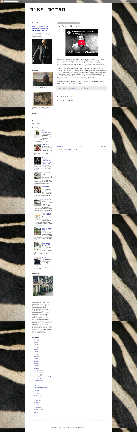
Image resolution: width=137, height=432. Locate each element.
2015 (35, 361)
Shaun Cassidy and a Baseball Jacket (46, 244)
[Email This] (80, 88)
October (38, 375)
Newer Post (60, 146)
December (39, 370)
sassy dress (38, 380)
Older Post (103, 146)
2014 (35, 363)
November (39, 372)
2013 (35, 366)
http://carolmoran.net (39, 116)
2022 (35, 344)
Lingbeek (71, 427)
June (37, 400)
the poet (37, 390)
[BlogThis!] (82, 88)
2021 (35, 347)
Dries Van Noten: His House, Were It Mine (47, 229)
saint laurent (38, 383)
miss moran (47, 9)
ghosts (37, 385)
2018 (35, 354)
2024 (35, 340)
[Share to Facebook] (85, 88)
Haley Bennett (46, 144)
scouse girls (45, 186)
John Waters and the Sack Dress (46, 131)
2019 (35, 351)
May (37, 402)
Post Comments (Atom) (70, 149)
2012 (35, 368)
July (37, 397)
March (37, 407)
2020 (35, 349)
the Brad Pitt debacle (41, 387)
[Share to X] (84, 88)
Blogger (84, 427)
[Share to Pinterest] (87, 88)
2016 (35, 358)
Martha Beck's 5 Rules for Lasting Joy (46, 215)
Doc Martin (45, 258)
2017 (35, 356)
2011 (35, 412)
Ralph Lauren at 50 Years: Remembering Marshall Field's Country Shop (41, 28)
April (37, 405)
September (39, 393)
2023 (35, 342)
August (38, 395)
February (38, 409)
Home (82, 146)
